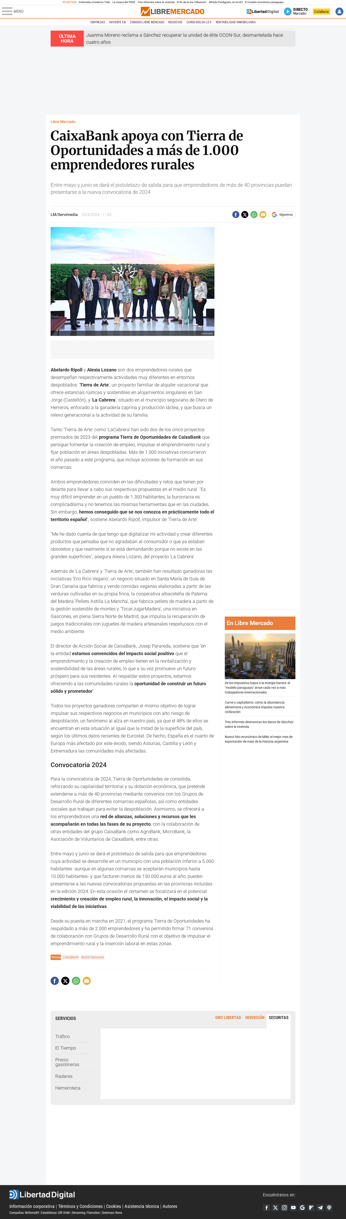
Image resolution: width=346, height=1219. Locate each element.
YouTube (293, 1207)
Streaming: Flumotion (86, 1213)
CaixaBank (71, 957)
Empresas (97, 22)
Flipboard (311, 1207)
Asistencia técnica (142, 1206)
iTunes (329, 1207)
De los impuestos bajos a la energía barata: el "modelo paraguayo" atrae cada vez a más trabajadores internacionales (257, 687)
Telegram (320, 1207)
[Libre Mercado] (172, 11)
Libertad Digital (136, 1194)
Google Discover (302, 1207)
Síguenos (286, 214)
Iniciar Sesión (339, 12)
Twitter (275, 1207)
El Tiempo (65, 1048)
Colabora (321, 11)
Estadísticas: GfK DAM (55, 1213)
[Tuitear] (244, 214)
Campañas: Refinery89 (24, 1213)
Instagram (284, 1207)
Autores (170, 1206)
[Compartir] (235, 214)
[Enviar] (253, 214)
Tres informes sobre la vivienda (156, 2)
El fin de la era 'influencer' (191, 2)
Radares (63, 1076)
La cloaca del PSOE (124, 2)
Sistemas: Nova (112, 1213)
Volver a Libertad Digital (263, 12)
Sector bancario (92, 957)
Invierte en (117, 22)
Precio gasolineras (67, 1062)
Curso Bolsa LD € (199, 22)
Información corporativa (32, 1206)
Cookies (113, 1206)
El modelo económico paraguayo (264, 2)
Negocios (175, 22)
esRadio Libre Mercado (147, 22)
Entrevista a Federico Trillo (94, 2)
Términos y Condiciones (80, 1206)
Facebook (266, 1207)
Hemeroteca (67, 1088)
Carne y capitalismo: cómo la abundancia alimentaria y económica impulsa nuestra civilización (255, 707)
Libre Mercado (63, 122)
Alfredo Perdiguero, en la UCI (226, 2)
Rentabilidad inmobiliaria (236, 22)
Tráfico (62, 1036)
